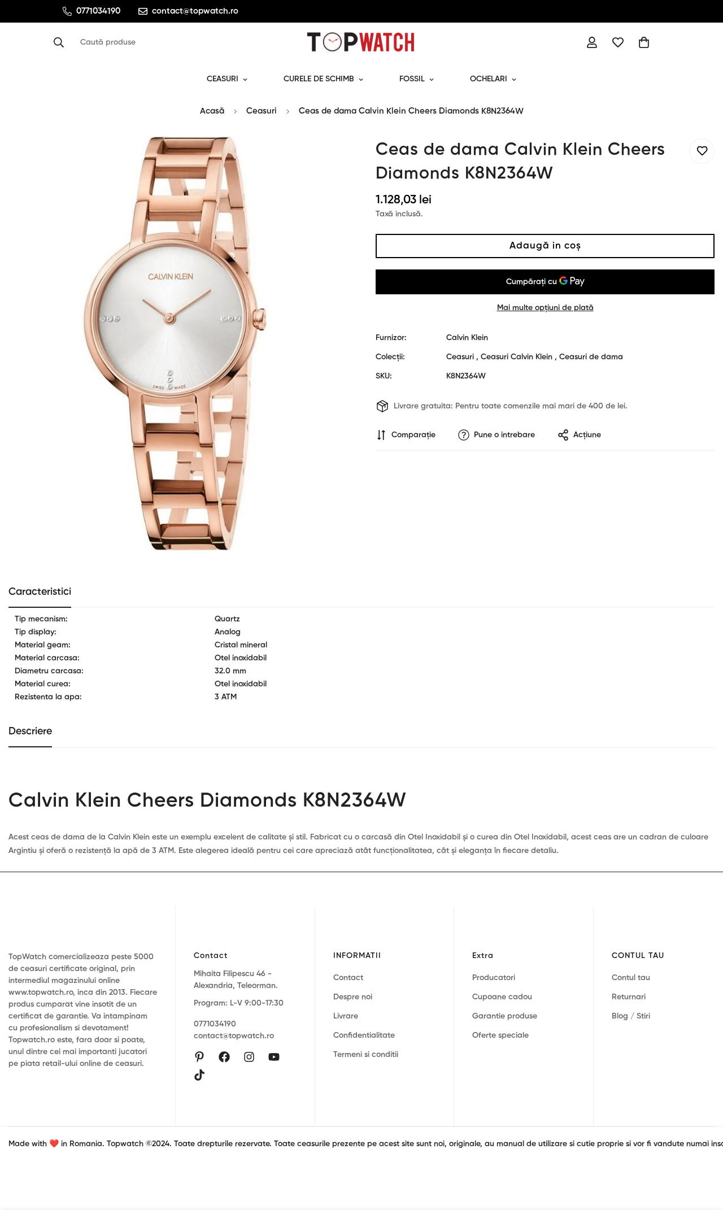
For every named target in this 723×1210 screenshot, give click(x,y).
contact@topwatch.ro (234, 1036)
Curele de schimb (319, 79)
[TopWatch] (361, 42)
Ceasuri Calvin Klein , (519, 357)
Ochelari (488, 79)
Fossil (412, 79)
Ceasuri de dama (591, 357)
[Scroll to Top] (701, 1148)
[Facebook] (224, 1057)
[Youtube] (274, 1057)
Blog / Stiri (631, 1016)
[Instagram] (249, 1057)
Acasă (212, 111)
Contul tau (631, 978)
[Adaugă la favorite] (702, 151)
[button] (644, 42)
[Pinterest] (199, 1057)
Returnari (629, 997)
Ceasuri (222, 79)
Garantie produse (504, 1016)
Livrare (345, 1016)
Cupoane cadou (502, 997)
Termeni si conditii (365, 1055)
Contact (348, 978)
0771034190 (215, 1024)
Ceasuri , (462, 357)
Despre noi (352, 997)
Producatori (493, 978)
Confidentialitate (364, 1035)
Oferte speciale (500, 1035)
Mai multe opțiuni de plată (545, 308)
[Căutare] (62, 42)
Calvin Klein (467, 338)
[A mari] (323, 159)
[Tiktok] (199, 1075)
